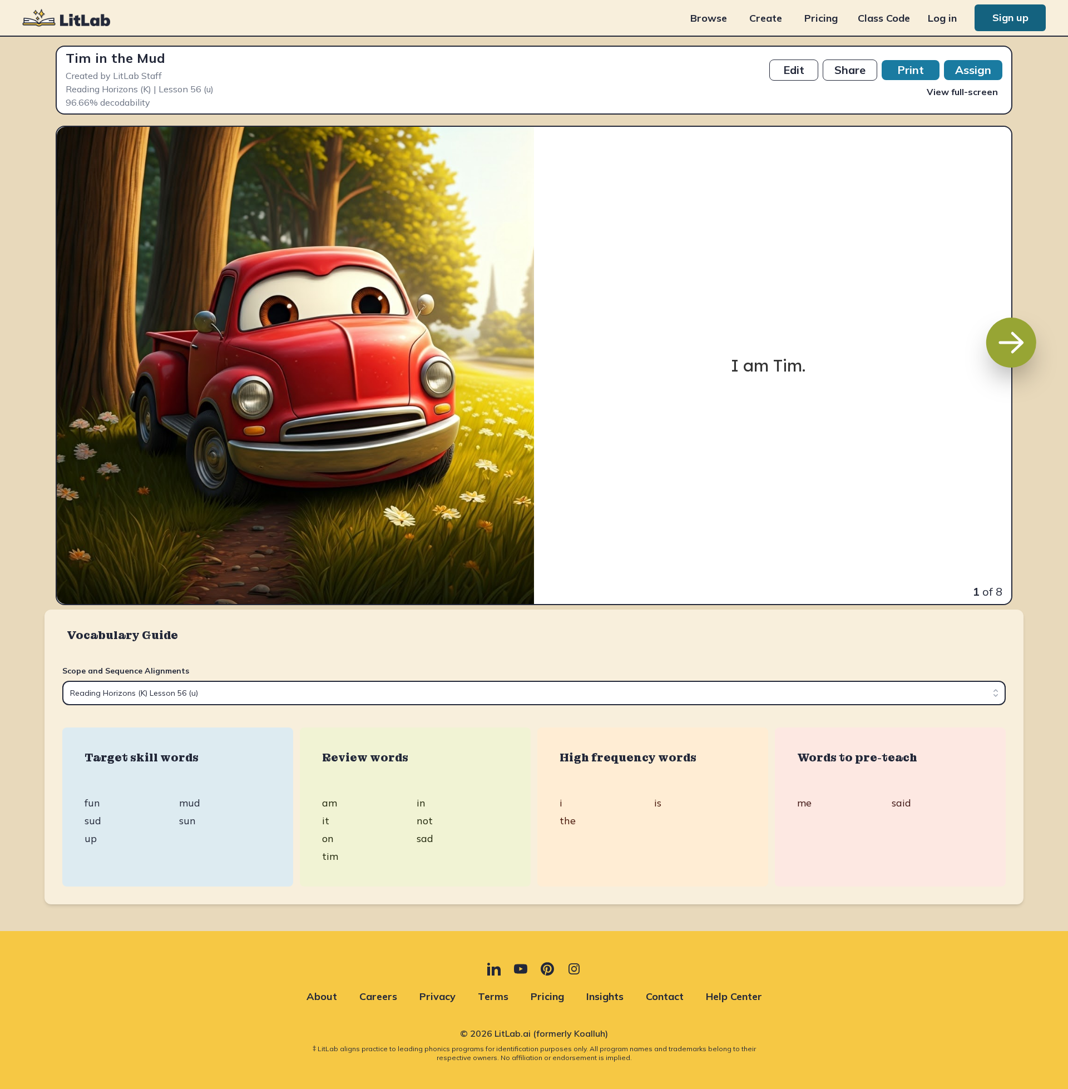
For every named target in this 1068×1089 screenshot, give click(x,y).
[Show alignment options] (996, 693)
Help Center (734, 996)
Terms (493, 996)
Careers (378, 996)
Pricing (821, 18)
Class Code (884, 18)
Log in (942, 18)
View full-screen (962, 91)
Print (910, 70)
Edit (793, 70)
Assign (973, 70)
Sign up (1010, 17)
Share (850, 70)
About (321, 996)
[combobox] (534, 693)
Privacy (437, 996)
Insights (605, 996)
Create (765, 18)
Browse (708, 18)
